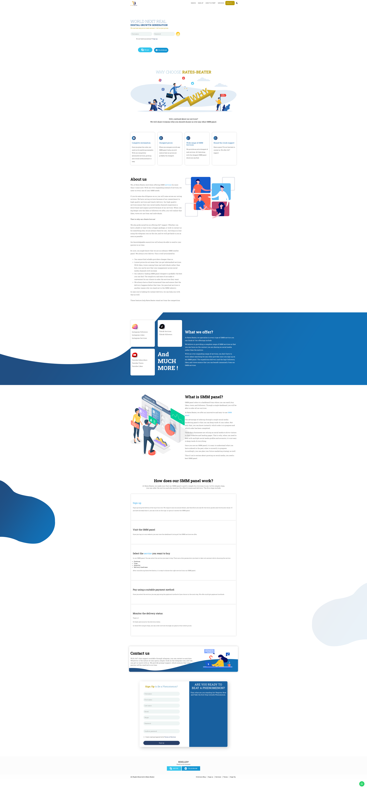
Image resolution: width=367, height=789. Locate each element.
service (148, 553)
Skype (146, 50)
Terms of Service (170, 737)
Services (221, 3)
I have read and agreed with (160, 737)
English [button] (230, 3)
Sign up (200, 3)
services (168, 185)
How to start (211, 3)
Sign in (193, 3)
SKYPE (175, 768)
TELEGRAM (162, 50)
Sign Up (233, 777)
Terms (225, 777)
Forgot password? (169, 37)
